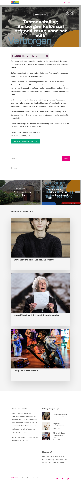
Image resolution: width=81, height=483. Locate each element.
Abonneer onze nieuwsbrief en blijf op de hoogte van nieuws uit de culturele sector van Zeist (54, 460)
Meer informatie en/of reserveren (25, 141)
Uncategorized (40, 15)
